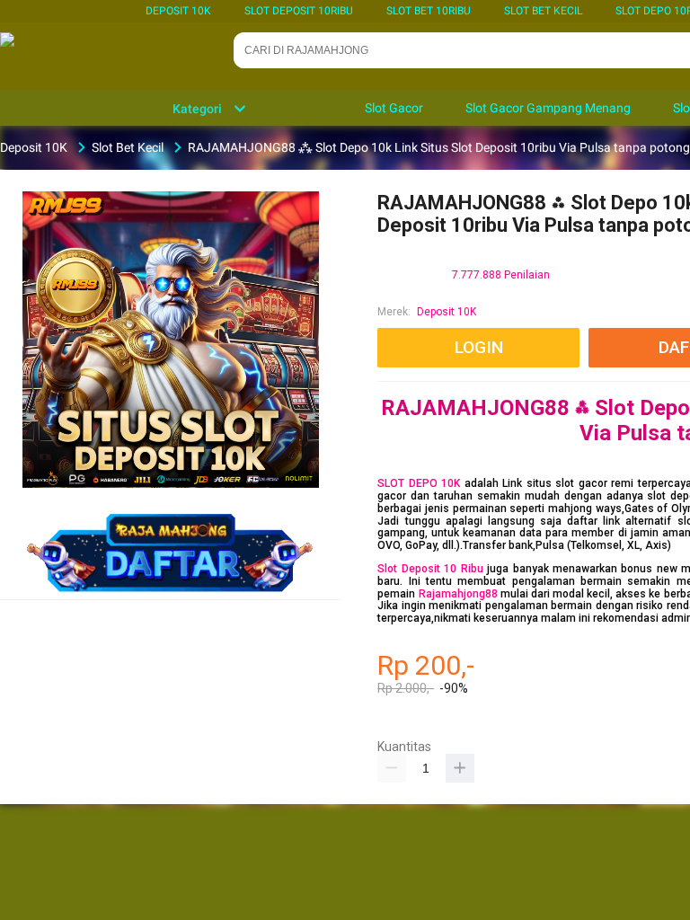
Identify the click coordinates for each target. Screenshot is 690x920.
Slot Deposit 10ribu (298, 10)
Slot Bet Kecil (543, 10)
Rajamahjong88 (458, 594)
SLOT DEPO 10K (418, 483)
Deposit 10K (178, 10)
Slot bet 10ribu (428, 10)
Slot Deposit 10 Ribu (429, 568)
